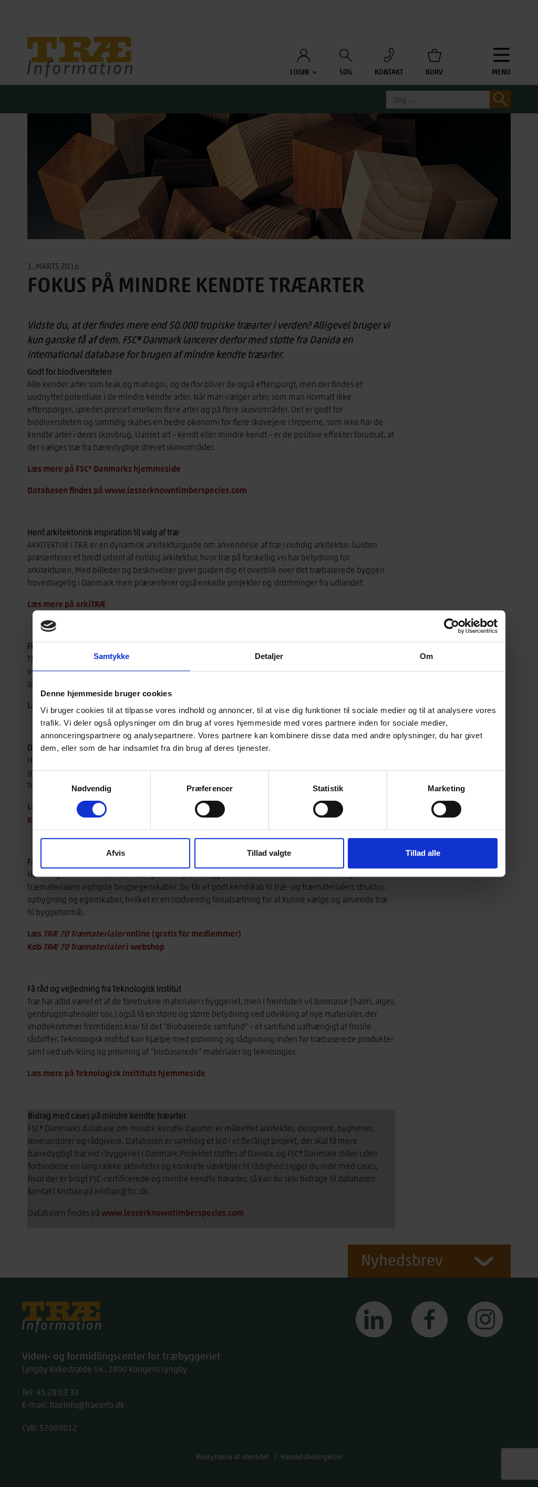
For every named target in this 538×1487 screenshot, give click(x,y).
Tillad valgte (269, 852)
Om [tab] (426, 656)
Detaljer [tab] (269, 656)
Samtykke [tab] (112, 656)
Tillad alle (423, 852)
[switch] (210, 809)
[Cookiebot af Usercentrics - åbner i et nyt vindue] (452, 626)
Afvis (115, 852)
